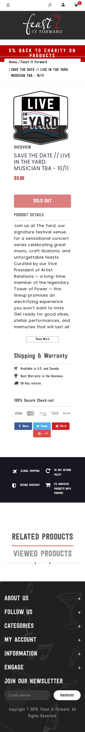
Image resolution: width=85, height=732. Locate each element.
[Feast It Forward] (42, 25)
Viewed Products (42, 554)
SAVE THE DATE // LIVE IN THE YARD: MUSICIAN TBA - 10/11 (42, 162)
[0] (76, 5)
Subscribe (67, 695)
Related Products (42, 537)
